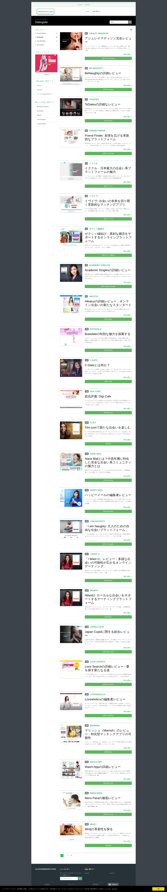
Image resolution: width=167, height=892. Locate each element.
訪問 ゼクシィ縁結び (108, 255)
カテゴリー (44, 19)
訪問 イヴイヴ (108, 219)
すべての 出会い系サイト (45, 94)
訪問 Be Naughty (108, 89)
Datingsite (39, 37)
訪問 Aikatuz (108, 319)
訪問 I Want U (108, 580)
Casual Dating (41, 33)
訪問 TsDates (108, 120)
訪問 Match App (108, 783)
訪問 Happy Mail (108, 511)
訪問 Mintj (108, 845)
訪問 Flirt (108, 444)
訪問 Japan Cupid (108, 651)
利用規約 (95, 884)
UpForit (39, 115)
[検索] (130, 22)
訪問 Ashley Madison (108, 58)
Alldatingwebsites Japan (45, 11)
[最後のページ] (71, 855)
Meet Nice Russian (43, 106)
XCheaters (40, 111)
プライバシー (71, 884)
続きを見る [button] (114, 888)
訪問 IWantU (108, 617)
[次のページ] (67, 855)
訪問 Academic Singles (108, 286)
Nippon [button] (114, 884)
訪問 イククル (108, 186)
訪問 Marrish (108, 752)
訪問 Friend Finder (108, 153)
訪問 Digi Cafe (108, 412)
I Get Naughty (41, 119)
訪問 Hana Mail (108, 480)
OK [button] (158, 889)
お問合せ (47, 884)
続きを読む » (128, 54)
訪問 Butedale (108, 350)
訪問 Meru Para (108, 814)
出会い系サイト (96, 11)
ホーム (87, 11)
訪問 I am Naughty (108, 544)
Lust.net (86, 4)
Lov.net (80, 4)
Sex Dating (40, 45)
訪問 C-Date (108, 381)
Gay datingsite (41, 41)
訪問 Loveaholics (108, 715)
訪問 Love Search (108, 684)
